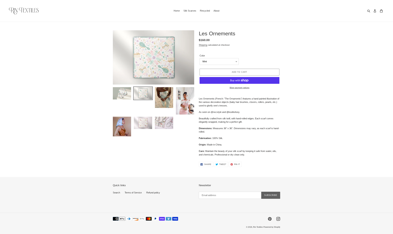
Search (116, 192)
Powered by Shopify (271, 227)
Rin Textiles (258, 227)
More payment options (239, 88)
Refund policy (153, 192)
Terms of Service (133, 192)
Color (202, 55)
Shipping (203, 45)
